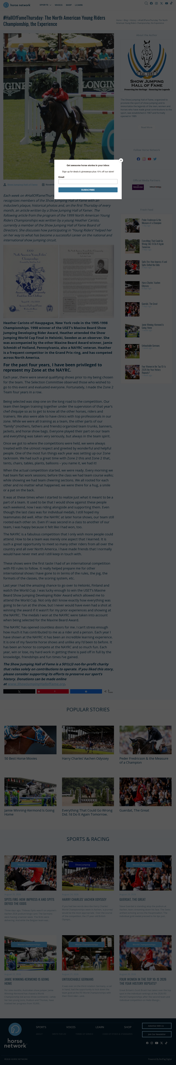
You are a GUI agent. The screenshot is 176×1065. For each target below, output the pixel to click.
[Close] (121, 160)
